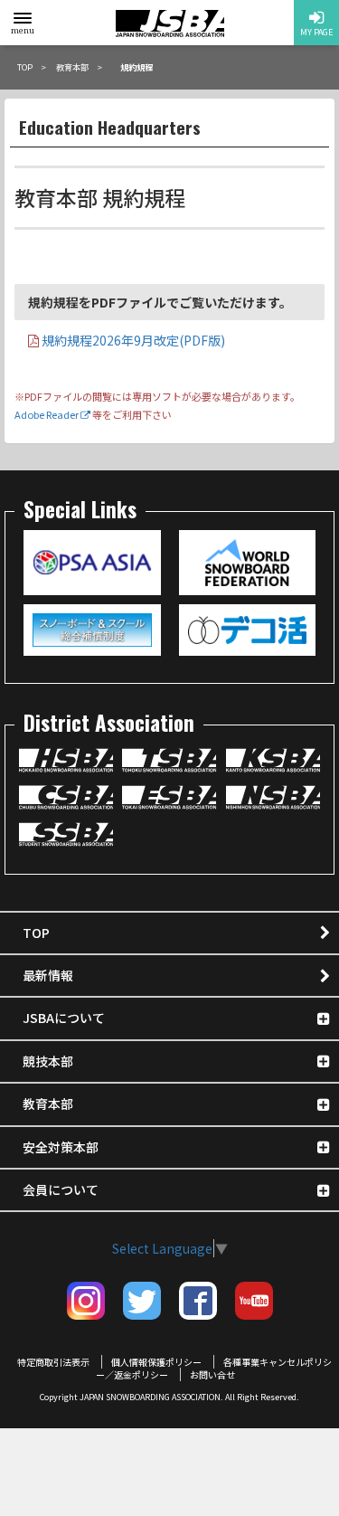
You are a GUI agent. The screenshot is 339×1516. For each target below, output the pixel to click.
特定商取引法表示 (53, 1362)
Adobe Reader (47, 414)
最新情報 (48, 975)
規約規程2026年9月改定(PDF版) (132, 340)
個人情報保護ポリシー (156, 1362)
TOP (36, 933)
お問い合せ (212, 1374)
